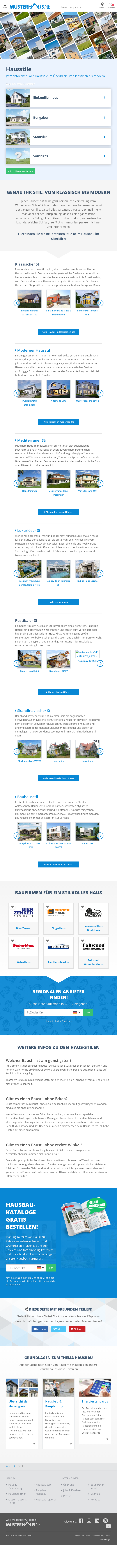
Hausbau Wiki (43, 1484)
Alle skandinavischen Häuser (59, 778)
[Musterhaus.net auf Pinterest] (107, 1521)
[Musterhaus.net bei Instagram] (90, 1521)
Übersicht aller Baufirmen (58, 1021)
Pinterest (78, 1329)
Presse (67, 1496)
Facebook (41, 1329)
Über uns (68, 1484)
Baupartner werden (97, 1486)
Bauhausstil (27, 796)
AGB (88, 1535)
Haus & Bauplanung (15, 1486)
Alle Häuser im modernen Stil (58, 421)
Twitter (60, 1329)
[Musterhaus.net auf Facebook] (82, 1521)
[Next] (100, 303)
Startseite (11, 1466)
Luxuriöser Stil (29, 530)
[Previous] (17, 303)
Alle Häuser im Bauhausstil (59, 864)
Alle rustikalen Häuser (59, 692)
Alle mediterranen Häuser (59, 512)
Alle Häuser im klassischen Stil (59, 331)
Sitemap (95, 1493)
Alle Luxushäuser (59, 602)
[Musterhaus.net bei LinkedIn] (99, 1521)
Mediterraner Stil (31, 440)
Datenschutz (97, 1535)
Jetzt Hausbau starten (21, 171)
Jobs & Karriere (72, 1490)
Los (87, 1012)
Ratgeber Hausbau (41, 1492)
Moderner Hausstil (33, 350)
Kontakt (95, 1499)
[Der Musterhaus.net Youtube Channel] (108, 1527)
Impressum (79, 1535)
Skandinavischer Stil (34, 710)
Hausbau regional (46, 1499)
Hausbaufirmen (17, 1493)
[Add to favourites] (12, 907)
